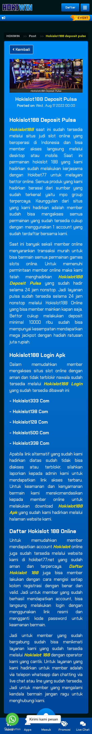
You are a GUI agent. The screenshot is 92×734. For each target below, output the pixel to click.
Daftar (70, 7)
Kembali (22, 49)
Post (32, 36)
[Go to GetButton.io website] (12, 728)
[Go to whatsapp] (12, 719)
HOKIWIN (13, 36)
